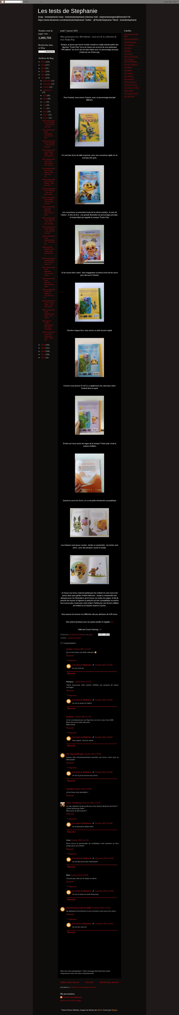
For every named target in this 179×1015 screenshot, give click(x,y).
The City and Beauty (74, 754)
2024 (43, 68)
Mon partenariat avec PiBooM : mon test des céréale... (48, 221)
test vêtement (129, 97)
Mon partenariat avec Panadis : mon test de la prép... (48, 144)
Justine (69, 649)
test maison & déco (131, 88)
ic (100, 629)
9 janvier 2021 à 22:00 (79, 875)
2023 (43, 71)
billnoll (99, 1010)
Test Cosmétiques (131, 57)
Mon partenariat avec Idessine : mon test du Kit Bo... (48, 271)
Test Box (127, 51)
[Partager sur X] (104, 634)
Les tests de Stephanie (67, 11)
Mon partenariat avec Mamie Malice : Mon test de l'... (48, 182)
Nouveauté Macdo (131, 39)
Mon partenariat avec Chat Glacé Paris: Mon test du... (48, 172)
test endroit (128, 73)
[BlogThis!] (101, 634)
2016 (43, 358)
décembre (47, 81)
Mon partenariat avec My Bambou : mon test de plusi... (48, 211)
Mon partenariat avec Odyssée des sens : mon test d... (48, 314)
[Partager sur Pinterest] (108, 634)
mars (45, 111)
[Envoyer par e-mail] (99, 634)
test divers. (128, 70)
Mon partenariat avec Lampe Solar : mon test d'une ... (48, 304)
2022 (43, 75)
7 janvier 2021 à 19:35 (92, 754)
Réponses (73, 660)
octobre (46, 87)
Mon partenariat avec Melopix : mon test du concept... (48, 124)
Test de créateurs (131, 65)
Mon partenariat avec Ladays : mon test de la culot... (48, 230)
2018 (43, 351)
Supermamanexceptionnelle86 (78, 908)
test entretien (129, 79)
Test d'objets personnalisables (130, 61)
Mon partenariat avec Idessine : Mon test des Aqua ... (48, 282)
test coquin (128, 54)
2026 (43, 62)
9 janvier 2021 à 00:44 (103, 665)
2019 (43, 348)
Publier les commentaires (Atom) (83, 987)
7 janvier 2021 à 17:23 (81, 649)
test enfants (128, 76)
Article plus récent (69, 982)
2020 (43, 345)
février (45, 115)
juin (44, 102)
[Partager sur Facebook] (106, 634)
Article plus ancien (109, 982)
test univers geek (130, 94)
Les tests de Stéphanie (81, 665)
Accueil (89, 982)
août (45, 95)
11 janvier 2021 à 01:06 (104, 858)
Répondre (70, 656)
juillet (45, 99)
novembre (47, 84)
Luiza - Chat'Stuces (74, 803)
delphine (70, 717)
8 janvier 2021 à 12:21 (91, 803)
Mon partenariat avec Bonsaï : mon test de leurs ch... (48, 261)
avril (45, 108)
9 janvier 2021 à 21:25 (80, 840)
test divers (128, 67)
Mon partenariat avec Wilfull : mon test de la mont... (48, 201)
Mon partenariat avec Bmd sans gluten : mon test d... (48, 162)
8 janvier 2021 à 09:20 (83, 789)
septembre (47, 90)
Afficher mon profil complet (70, 1000)
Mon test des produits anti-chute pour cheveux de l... (48, 251)
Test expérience (130, 82)
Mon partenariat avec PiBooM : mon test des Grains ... (48, 191)
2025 (43, 65)
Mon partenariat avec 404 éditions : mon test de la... (48, 293)
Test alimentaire (130, 42)
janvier (46, 118)
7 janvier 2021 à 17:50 (82, 682)
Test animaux (129, 45)
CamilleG (70, 789)
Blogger (114, 1010)
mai (44, 105)
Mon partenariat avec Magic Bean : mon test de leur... (48, 153)
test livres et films (74, 638)
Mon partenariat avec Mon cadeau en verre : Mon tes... (48, 336)
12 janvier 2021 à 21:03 (101, 908)
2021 (43, 78)
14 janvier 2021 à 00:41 (104, 924)
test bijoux (128, 48)
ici (112, 622)
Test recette (128, 91)
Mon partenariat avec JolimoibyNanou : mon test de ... (48, 240)
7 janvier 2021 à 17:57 (83, 717)
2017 (43, 354)
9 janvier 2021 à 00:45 (103, 772)
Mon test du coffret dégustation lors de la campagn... (47, 325)
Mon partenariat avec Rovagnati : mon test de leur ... (48, 134)
